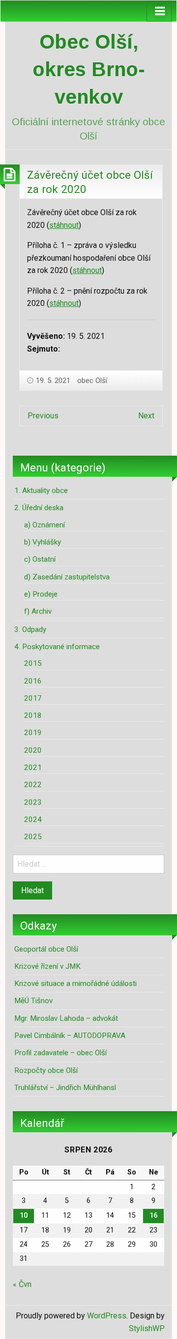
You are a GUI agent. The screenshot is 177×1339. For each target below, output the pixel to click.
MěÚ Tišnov (33, 1000)
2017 (33, 698)
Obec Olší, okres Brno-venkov (88, 69)
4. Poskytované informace (57, 646)
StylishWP (147, 1328)
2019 (33, 732)
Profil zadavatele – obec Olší (60, 1052)
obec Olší (92, 380)
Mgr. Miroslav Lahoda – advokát (66, 1018)
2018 (33, 715)
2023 (33, 802)
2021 (33, 767)
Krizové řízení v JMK (47, 966)
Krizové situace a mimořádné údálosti (75, 983)
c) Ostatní (40, 559)
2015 (33, 663)
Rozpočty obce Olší (46, 1070)
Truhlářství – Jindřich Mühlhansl (65, 1087)
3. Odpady (30, 629)
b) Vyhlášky (42, 542)
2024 (33, 819)
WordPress (106, 1315)
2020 (33, 750)
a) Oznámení (44, 524)
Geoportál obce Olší (46, 949)
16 (153, 1215)
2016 (33, 681)
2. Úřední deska (38, 507)
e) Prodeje (41, 594)
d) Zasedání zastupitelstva (67, 577)
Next (146, 415)
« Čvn (22, 1284)
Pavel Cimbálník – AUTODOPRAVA (69, 1035)
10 (24, 1215)
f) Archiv (38, 611)
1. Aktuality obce (41, 490)
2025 (33, 836)
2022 (33, 784)
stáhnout (64, 225)
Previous (43, 415)
